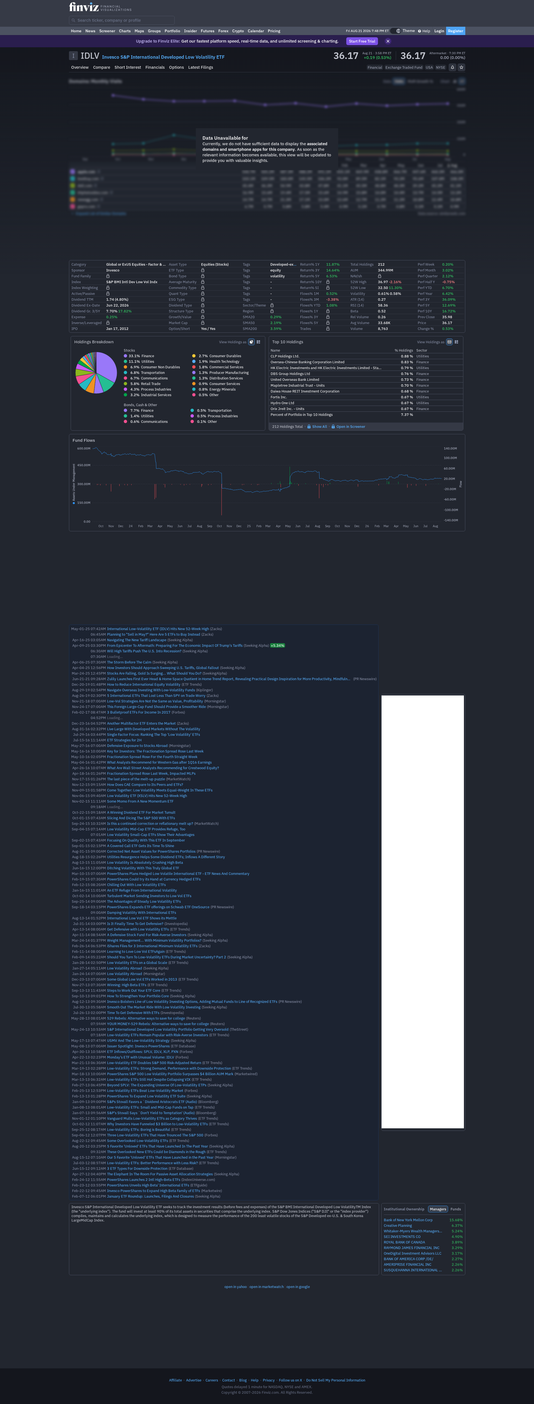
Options (176, 67)
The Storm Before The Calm (129, 662)
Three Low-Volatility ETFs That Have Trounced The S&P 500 (155, 1135)
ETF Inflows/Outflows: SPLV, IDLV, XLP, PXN (142, 1051)
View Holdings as (232, 342)
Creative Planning (398, 1225)
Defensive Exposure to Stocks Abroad (137, 745)
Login (439, 30)
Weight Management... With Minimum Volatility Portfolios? (154, 940)
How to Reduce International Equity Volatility (144, 684)
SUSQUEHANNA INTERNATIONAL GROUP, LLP (413, 1270)
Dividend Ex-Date (85, 305)
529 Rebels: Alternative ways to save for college (146, 1018)
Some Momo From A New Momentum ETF (140, 801)
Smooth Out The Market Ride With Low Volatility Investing (154, 1007)
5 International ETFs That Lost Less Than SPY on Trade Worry (156, 695)
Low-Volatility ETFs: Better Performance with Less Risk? (152, 1163)
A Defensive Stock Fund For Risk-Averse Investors (146, 934)
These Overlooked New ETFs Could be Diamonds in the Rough (156, 1151)
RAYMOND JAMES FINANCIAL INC (411, 1248)
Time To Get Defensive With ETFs (133, 1012)
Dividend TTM (82, 299)
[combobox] (122, 20)
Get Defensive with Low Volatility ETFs (138, 929)
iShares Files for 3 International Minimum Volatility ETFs (152, 946)
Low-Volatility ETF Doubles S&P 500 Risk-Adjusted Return (154, 1062)
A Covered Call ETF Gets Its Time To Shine (140, 845)
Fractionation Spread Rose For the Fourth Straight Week (152, 756)
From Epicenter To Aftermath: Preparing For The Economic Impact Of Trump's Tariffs (175, 645)
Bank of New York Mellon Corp (408, 1220)
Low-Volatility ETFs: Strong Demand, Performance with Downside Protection (169, 1068)
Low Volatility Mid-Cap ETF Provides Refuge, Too (146, 829)
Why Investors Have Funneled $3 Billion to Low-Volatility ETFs (157, 1124)
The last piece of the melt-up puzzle (136, 779)
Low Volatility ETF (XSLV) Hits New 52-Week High (147, 795)
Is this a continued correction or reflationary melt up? (150, 823)
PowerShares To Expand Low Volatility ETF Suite (146, 1096)
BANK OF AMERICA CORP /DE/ (408, 1259)
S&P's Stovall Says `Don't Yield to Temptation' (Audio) (151, 1113)
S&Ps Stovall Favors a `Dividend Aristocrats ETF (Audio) (152, 1101)
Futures (207, 30)
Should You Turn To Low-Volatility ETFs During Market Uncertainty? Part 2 (166, 957)
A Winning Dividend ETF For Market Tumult (141, 812)
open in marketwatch (266, 1286)
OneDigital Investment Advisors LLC (412, 1253)
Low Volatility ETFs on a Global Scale (137, 962)
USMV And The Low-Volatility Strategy (138, 1040)
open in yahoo (235, 1286)
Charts (125, 30)
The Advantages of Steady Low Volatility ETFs (144, 901)
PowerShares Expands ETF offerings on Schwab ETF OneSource (158, 907)
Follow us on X (290, 1380)
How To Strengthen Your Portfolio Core (138, 996)
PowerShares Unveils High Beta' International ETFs (148, 1185)
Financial (375, 67)
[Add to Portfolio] (461, 67)
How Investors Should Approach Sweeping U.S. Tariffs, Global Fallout (163, 667)
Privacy (269, 1380)
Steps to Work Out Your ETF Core (133, 990)
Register (455, 30)
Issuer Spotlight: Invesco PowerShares (138, 1046)
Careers (212, 1380)
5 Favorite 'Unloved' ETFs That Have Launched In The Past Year (157, 1146)
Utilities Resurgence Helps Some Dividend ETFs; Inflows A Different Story (166, 857)
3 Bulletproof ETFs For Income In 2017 (138, 712)
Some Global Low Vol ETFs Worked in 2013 (142, 979)
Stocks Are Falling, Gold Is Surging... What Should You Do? (154, 673)
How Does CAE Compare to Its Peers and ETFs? (145, 784)
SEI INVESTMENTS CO (402, 1237)
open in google (298, 1286)
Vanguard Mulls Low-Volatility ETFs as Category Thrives (152, 1118)
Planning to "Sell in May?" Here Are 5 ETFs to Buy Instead (153, 634)
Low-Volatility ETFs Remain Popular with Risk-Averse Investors (157, 1035)
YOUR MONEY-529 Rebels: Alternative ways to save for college (158, 1023)
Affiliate (175, 1380)
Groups (154, 30)
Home (76, 30)
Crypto (238, 30)
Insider (190, 30)
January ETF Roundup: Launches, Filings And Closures (150, 1196)
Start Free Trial (362, 41)
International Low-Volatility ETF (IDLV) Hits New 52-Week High (158, 628)
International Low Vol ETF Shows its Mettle (142, 918)
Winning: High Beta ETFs (126, 985)
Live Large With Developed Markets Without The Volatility (153, 729)
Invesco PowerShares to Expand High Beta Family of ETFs (153, 1190)
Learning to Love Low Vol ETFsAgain (136, 951)
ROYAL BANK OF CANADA (404, 1242)
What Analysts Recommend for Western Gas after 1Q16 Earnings (159, 762)
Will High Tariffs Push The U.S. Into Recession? (144, 651)
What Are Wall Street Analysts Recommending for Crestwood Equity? (163, 768)
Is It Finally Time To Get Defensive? (135, 923)
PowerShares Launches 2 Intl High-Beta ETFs (143, 1179)
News (90, 30)
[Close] (388, 41)
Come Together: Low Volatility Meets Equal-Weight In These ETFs (159, 790)
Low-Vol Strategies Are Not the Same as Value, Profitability (155, 701)
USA (429, 67)
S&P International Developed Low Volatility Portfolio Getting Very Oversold (168, 1029)
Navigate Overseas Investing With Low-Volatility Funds (151, 690)
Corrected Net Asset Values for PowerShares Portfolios (151, 851)
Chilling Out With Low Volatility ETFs (136, 884)
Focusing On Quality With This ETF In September (146, 840)
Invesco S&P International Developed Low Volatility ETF (163, 57)
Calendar (256, 30)
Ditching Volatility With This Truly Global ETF (143, 868)
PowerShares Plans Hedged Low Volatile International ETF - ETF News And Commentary (178, 873)
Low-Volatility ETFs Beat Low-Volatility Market (145, 1090)
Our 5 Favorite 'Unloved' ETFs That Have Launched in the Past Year (160, 1157)
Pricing (274, 30)
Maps (139, 30)
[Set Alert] (452, 67)
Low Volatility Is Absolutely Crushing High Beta (145, 862)
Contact (228, 1380)
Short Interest (128, 67)
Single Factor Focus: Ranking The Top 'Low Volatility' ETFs (153, 734)
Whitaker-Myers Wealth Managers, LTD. (413, 1231)
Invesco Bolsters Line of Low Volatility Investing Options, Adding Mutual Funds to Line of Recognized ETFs (192, 1001)
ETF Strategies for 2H (124, 740)
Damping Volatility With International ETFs (141, 912)
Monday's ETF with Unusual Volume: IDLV (140, 1057)
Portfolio (172, 30)
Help (426, 31)
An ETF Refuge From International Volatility (142, 890)
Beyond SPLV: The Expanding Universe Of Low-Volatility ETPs (156, 1085)
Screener (107, 30)
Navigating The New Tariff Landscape (136, 640)
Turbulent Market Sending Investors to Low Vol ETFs (149, 896)
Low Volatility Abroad (124, 968)
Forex (223, 30)
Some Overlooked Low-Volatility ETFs (137, 1140)
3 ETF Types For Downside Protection (137, 1168)
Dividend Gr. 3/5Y (85, 311)
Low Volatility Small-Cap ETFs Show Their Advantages (150, 834)
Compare (101, 67)
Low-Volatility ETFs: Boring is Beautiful (138, 1129)
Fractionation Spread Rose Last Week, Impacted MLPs (151, 773)
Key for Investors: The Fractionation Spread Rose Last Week (155, 751)
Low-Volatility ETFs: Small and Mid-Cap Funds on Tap (150, 1107)
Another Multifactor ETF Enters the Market (141, 723)
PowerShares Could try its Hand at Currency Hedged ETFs (154, 879)
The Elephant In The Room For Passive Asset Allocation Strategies (160, 1174)
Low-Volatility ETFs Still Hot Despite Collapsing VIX (149, 1079)
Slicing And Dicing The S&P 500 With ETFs (141, 818)
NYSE (440, 67)
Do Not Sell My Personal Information (335, 1380)
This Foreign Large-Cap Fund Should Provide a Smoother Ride (156, 706)
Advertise (193, 1380)
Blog (243, 1380)
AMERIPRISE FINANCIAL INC (407, 1264)
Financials (155, 67)
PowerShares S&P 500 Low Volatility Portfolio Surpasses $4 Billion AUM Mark (170, 1074)
